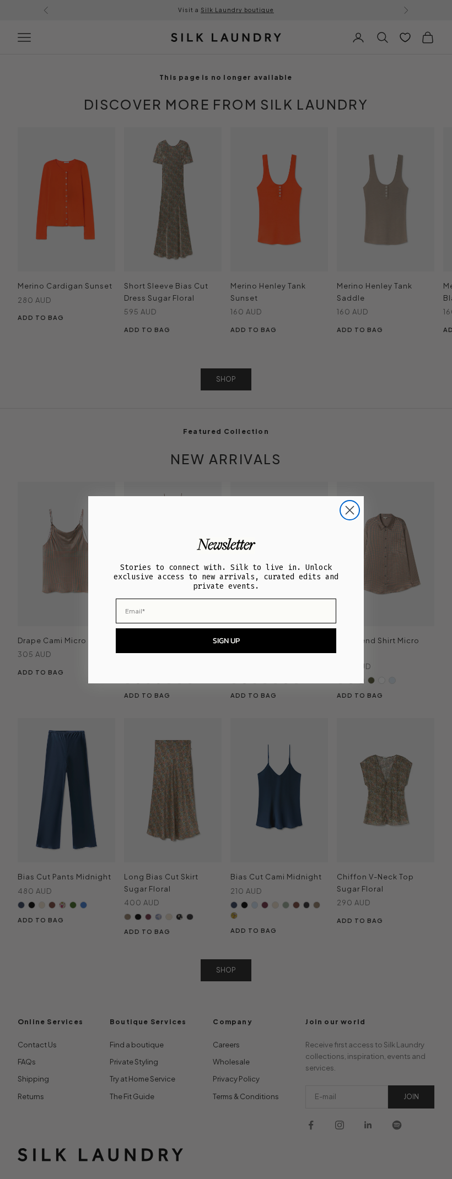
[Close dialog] (349, 510)
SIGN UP (226, 640)
